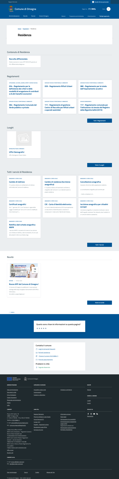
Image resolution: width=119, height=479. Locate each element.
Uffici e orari (10, 450)
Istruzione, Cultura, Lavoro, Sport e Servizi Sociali (23, 83)
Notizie (11, 281)
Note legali (63, 417)
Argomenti (26, 29)
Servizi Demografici (85, 101)
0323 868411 (16, 420)
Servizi (33, 16)
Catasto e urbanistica (39, 395)
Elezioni (63, 16)
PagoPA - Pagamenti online (41, 425)
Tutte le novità (99, 303)
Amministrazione (14, 16)
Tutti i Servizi (99, 245)
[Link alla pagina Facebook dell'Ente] (88, 414)
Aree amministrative (12, 390)
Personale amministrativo (14, 400)
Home (19, 29)
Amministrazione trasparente (68, 422)
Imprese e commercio (66, 390)
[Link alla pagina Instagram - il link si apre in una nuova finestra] (91, 9)
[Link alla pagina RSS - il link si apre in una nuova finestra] (95, 9)
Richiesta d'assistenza (66, 430)
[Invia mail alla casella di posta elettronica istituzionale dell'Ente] (19, 422)
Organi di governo (12, 397)
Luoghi (89, 401)
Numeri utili (10, 453)
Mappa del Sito (51, 472)
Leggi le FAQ (63, 424)
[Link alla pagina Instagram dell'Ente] (91, 414)
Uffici (8, 405)
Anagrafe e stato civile (15, 178)
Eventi (89, 403)
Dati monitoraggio (12, 472)
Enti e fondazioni (11, 395)
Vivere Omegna (43, 16)
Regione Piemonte (12, 2)
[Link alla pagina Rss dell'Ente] (97, 414)
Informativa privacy (65, 414)
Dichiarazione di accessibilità (68, 419)
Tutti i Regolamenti (100, 121)
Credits (37, 472)
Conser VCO (37, 422)
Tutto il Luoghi (99, 165)
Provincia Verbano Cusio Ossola (42, 417)
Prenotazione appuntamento (68, 428)
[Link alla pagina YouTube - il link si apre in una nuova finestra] (93, 9)
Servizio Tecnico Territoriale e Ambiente (56, 83)
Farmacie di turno (38, 430)
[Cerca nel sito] (107, 9)
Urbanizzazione (92, 16)
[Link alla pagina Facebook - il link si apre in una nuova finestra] (89, 9)
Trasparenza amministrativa (76, 16)
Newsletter (90, 416)
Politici (9, 403)
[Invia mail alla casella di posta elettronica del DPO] (17, 462)
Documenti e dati (11, 392)
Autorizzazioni (37, 392)
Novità (25, 16)
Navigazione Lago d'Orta (40, 427)
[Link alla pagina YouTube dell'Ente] (94, 414)
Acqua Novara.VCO (39, 419)
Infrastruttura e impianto (16, 149)
